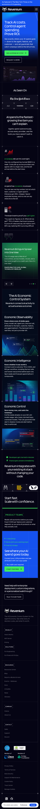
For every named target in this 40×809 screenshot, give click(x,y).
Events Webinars (10, 681)
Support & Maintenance (12, 777)
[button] (36, 9)
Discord (6, 737)
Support (7, 733)
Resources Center (10, 669)
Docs (6, 685)
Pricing (6, 642)
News (6, 693)
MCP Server (8, 638)
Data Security (8, 774)
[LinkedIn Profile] (6, 799)
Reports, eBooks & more (12, 677)
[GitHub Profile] (12, 799)
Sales (6, 729)
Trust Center (8, 785)
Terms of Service (9, 770)
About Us (7, 715)
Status (6, 711)
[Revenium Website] (12, 9)
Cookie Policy (8, 781)
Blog (5, 673)
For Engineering (9, 651)
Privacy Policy (8, 766)
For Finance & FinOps (11, 655)
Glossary (7, 697)
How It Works (8, 634)
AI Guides (7, 689)
